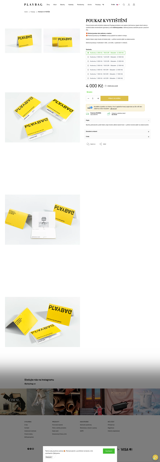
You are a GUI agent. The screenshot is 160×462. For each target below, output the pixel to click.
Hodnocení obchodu (30, 431)
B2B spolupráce (29, 437)
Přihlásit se (111, 425)
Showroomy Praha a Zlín (59, 434)
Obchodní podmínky (86, 425)
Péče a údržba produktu (59, 428)
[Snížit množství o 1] (88, 98)
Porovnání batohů (57, 425)
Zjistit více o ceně (113, 86)
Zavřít (145, 150)
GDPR (81, 431)
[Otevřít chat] (155, 457)
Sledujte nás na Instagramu (39, 380)
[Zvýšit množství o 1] (98, 98)
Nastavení (48, 457)
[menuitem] (48, 4)
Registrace (111, 428)
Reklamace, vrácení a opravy (88, 428)
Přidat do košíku (114, 98)
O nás (113, 4)
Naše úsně (55, 431)
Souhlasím (108, 451)
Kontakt (26, 428)
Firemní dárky (28, 434)
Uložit (90, 150)
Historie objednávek (114, 431)
